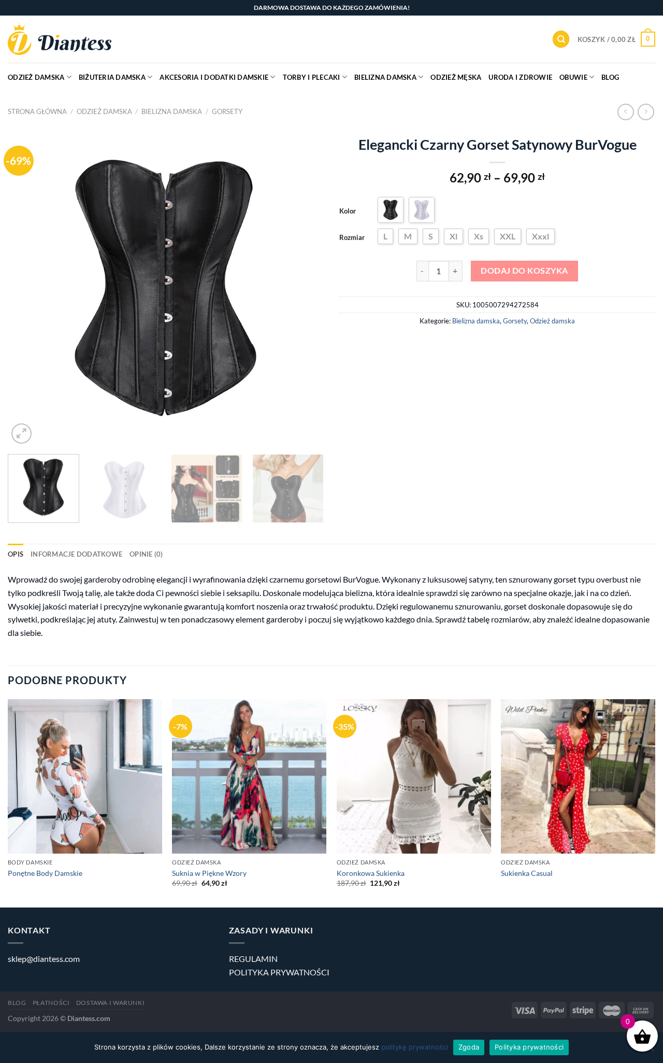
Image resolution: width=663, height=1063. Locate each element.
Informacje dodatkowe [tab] (76, 554)
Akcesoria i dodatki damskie (214, 77)
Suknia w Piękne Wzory (209, 873)
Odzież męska (455, 77)
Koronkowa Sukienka (371, 873)
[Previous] (27, 288)
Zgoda (468, 1047)
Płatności (51, 1003)
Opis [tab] (15, 554)
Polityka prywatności (529, 1047)
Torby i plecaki (311, 77)
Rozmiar (352, 237)
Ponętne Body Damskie (45, 873)
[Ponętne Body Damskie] (85, 776)
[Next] (304, 288)
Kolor (347, 211)
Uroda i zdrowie (520, 77)
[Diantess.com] (59, 39)
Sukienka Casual (527, 873)
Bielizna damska (385, 77)
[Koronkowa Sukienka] (414, 776)
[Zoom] (21, 433)
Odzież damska (36, 77)
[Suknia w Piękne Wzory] (249, 776)
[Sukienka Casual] (578, 776)
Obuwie (573, 77)
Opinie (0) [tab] (146, 554)
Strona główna (37, 111)
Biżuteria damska (112, 77)
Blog (610, 77)
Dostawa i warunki (110, 1003)
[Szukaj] (561, 39)
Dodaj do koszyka (524, 270)
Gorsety (227, 111)
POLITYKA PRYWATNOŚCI (279, 972)
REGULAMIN (253, 958)
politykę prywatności (414, 1047)
